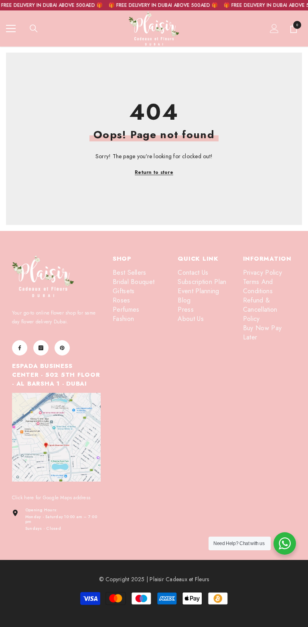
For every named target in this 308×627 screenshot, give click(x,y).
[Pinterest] (62, 347)
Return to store (154, 172)
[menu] (11, 28)
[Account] (274, 28)
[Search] (33, 28)
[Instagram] (41, 347)
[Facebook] (19, 347)
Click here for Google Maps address (51, 497)
